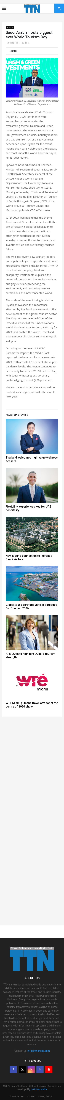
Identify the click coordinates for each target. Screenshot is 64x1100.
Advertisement (17, 1096)
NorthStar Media (39, 1089)
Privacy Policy (45, 1096)
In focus (10, 28)
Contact (31, 1096)
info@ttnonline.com (39, 1050)
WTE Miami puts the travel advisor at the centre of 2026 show (32, 704)
